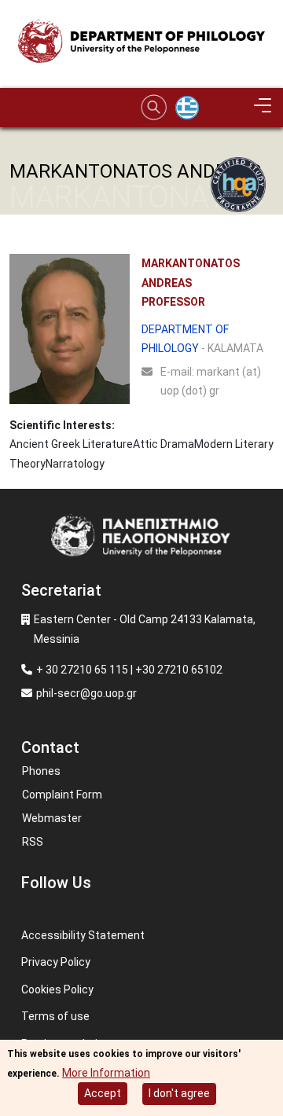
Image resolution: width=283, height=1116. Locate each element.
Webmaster (52, 818)
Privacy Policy (55, 962)
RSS (32, 841)
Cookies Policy (57, 989)
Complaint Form (62, 794)
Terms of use (55, 1016)
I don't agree (179, 1093)
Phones (41, 771)
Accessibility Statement (83, 935)
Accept (102, 1093)
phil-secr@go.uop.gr (86, 693)
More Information (106, 1072)
